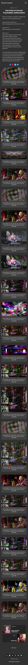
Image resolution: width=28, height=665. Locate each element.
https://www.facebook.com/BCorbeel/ (10, 43)
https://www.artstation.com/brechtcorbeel (11, 38)
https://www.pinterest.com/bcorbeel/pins (11, 45)
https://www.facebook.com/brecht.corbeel (11, 41)
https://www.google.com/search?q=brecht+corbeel (13, 24)
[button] (14, 648)
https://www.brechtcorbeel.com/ (9, 22)
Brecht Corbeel (6, 3)
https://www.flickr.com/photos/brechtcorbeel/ (12, 40)
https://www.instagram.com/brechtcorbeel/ (11, 34)
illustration (15, 7)
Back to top (14, 659)
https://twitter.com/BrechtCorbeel (9, 36)
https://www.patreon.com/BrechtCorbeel (11, 29)
